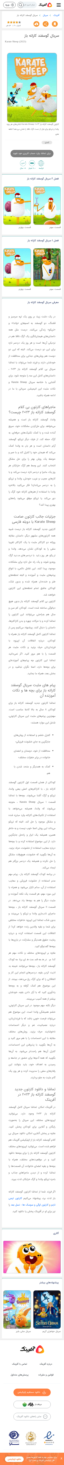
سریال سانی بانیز (23, 1331)
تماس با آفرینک (19, 1364)
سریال (45, 15)
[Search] (20, 5)
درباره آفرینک (46, 1364)
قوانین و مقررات (45, 1375)
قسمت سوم (55, 227)
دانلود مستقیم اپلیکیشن (29, 1392)
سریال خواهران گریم (52, 1331)
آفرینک (56, 15)
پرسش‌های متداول (19, 1375)
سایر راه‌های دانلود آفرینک (29, 1416)
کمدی (47, 142)
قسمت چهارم (25, 227)
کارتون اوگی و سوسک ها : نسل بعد (29, 1205)
